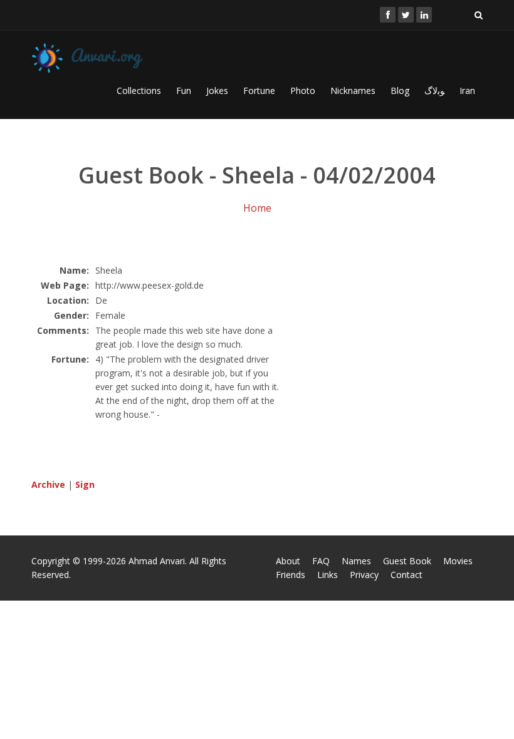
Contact (406, 575)
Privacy (364, 575)
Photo (302, 90)
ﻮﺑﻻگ (434, 90)
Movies (458, 561)
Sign (85, 484)
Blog (400, 90)
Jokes (217, 90)
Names (356, 561)
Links (327, 575)
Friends (290, 575)
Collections (139, 90)
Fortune (259, 90)
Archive (48, 484)
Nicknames (352, 90)
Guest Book (407, 561)
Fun (183, 90)
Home (257, 208)
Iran (467, 90)
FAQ (321, 561)
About (288, 561)
